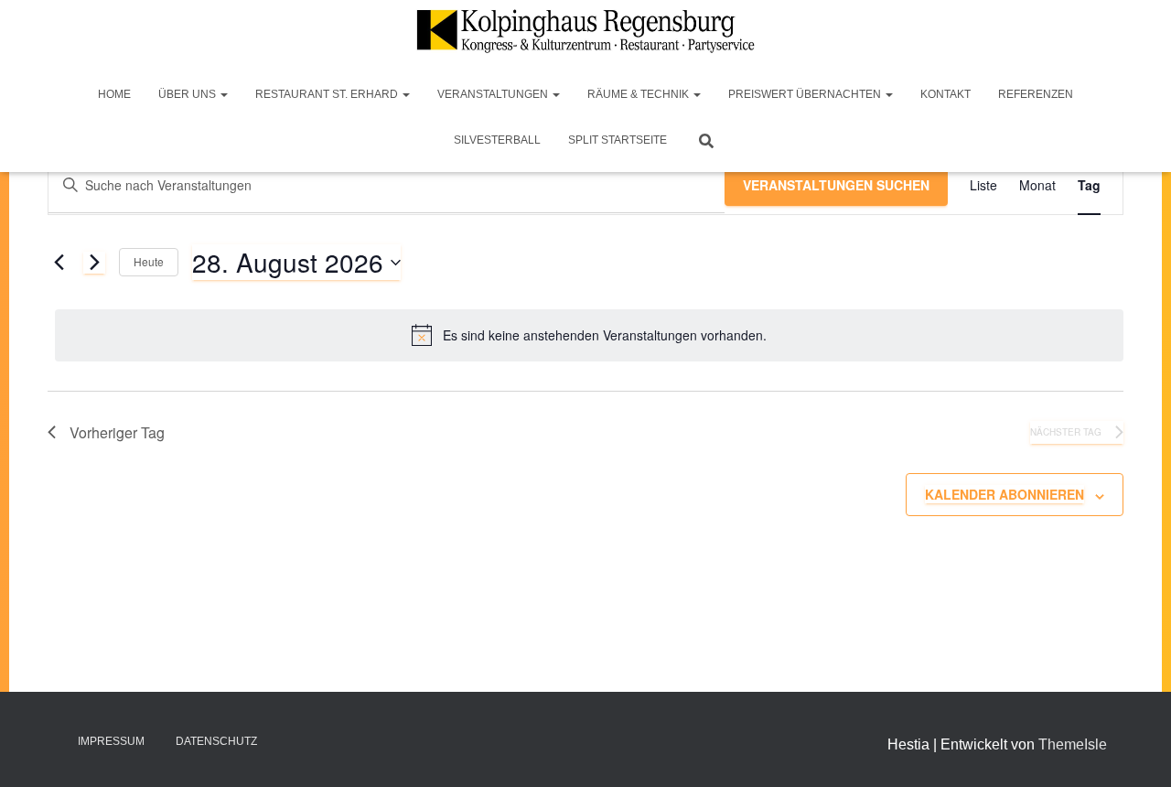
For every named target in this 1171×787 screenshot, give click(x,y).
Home (114, 94)
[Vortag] (59, 263)
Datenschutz (216, 741)
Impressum (111, 741)
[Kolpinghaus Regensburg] (585, 31)
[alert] (589, 335)
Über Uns (188, 94)
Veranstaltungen (494, 94)
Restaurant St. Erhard (328, 94)
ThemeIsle (1072, 744)
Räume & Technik (639, 94)
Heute (149, 261)
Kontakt (945, 94)
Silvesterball (497, 140)
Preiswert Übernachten (806, 94)
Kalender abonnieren (1004, 494)
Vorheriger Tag (117, 432)
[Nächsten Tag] (94, 263)
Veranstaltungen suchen (836, 185)
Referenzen (1035, 94)
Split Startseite (617, 140)
